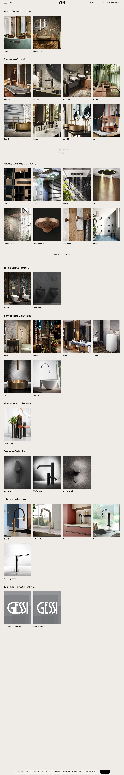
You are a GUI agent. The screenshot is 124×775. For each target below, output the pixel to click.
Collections (18, 11)
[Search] (99, 3)
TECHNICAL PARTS (90, 771)
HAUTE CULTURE (19, 771)
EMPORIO (74, 771)
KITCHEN (81, 771)
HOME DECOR (66, 771)
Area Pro (91, 2)
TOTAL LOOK (48, 771)
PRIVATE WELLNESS (38, 771)
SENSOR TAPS (57, 771)
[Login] (103, 3)
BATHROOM (28, 771)
